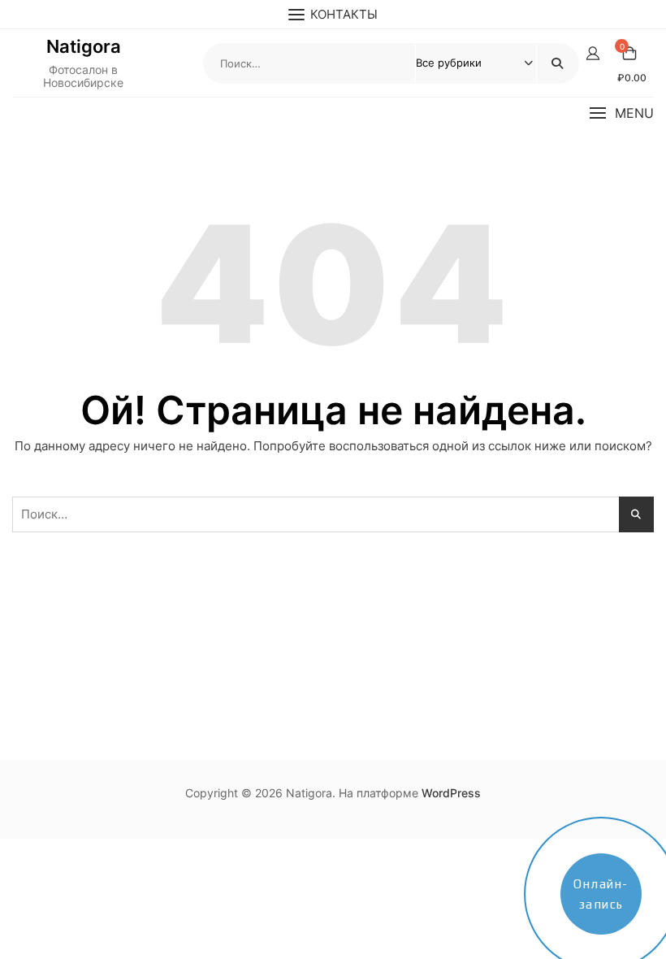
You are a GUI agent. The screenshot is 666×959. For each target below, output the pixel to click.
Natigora (83, 46)
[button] (621, 113)
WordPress (451, 793)
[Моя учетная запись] (593, 53)
